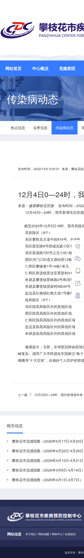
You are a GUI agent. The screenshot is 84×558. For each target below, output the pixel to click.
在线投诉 (70, 534)
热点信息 (18, 127)
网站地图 (44, 534)
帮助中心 (57, 534)
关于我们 (30, 534)
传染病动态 (64, 127)
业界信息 (40, 127)
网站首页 (13, 68)
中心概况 (40, 68)
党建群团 (67, 68)
